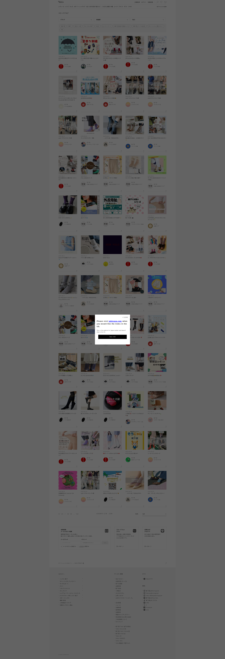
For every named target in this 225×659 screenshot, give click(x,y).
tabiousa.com (115, 321)
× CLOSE (125, 317)
